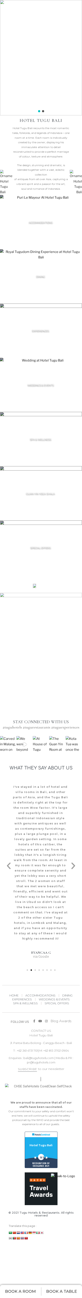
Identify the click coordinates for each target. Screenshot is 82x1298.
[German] (30, 1232)
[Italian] (38, 1232)
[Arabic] (10, 1232)
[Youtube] (10, 108)
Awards (65, 1021)
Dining (67, 995)
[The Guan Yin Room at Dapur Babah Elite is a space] (57, 744)
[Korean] (10, 1238)
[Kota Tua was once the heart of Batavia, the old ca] (74, 744)
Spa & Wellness (25, 1003)
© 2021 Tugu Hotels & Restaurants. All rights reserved (41, 1214)
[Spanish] (18, 1238)
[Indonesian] (34, 1232)
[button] (39, 111)
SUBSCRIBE (27, 1069)
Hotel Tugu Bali (41, 1145)
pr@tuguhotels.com (41, 1062)
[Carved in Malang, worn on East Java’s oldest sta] (8, 744)
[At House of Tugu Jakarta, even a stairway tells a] (41, 744)
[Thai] (22, 1238)
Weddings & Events (54, 999)
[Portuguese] (14, 1238)
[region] (41, 57)
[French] (26, 1232)
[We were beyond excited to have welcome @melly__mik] (24, 744)
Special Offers (57, 1003)
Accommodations (40, 995)
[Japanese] (42, 1232)
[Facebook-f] (3, 108)
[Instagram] (16, 108)
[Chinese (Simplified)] (14, 1232)
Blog (54, 1021)
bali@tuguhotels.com (38, 1058)
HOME (14, 995)
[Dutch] (18, 1232)
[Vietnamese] (26, 1238)
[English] (22, 1232)
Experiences (22, 999)
